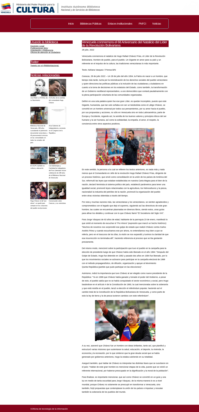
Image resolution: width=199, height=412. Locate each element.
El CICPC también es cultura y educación (37, 167)
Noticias (156, 23)
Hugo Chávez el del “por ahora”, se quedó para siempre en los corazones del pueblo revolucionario (39, 204)
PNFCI (142, 23)
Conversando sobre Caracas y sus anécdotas (57, 202)
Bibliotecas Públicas (90, 23)
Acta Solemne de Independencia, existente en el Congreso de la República (57, 129)
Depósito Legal (37, 46)
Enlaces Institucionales (120, 23)
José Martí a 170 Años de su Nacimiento (39, 99)
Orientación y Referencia (41, 50)
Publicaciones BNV (39, 48)
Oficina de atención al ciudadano (45, 52)
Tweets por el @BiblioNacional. (44, 65)
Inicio (71, 23)
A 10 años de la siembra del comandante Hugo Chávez (57, 100)
